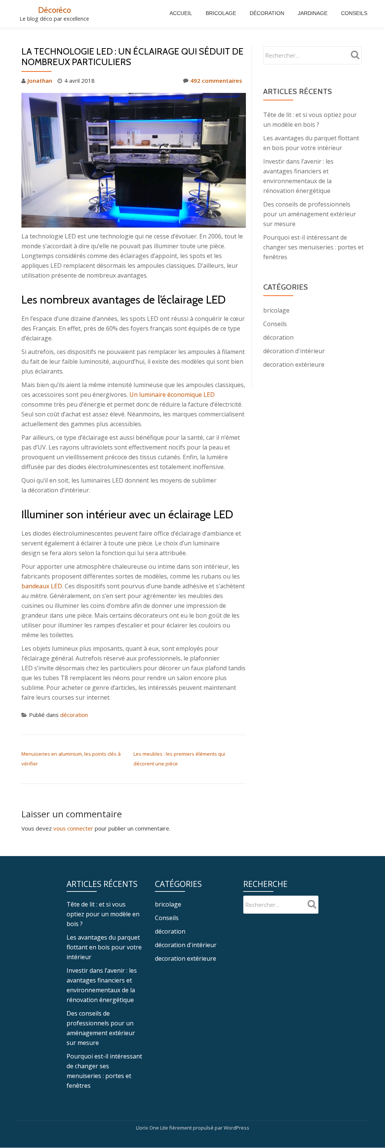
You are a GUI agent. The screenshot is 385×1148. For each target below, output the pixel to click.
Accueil (181, 13)
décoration (74, 714)
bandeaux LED (41, 586)
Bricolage (221, 13)
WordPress (236, 1127)
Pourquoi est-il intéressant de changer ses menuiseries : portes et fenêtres (313, 247)
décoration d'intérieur (294, 351)
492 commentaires (216, 80)
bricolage (276, 310)
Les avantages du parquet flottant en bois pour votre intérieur (104, 947)
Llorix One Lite (152, 1127)
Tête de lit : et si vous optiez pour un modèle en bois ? (103, 914)
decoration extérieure (293, 364)
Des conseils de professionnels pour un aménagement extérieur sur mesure (309, 214)
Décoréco (54, 10)
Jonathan (39, 80)
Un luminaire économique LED (172, 394)
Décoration (267, 13)
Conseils (354, 13)
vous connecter (73, 828)
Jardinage (312, 13)
